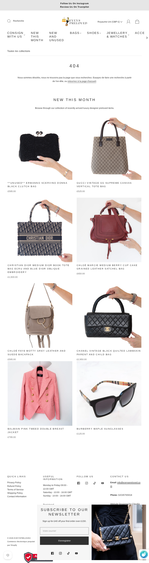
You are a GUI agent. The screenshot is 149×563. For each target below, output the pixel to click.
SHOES (93, 32)
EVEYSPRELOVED (22, 538)
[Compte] (128, 21)
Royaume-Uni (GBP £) (109, 21)
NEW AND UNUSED (56, 36)
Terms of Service (15, 489)
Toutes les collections (18, 51)
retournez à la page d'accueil (82, 81)
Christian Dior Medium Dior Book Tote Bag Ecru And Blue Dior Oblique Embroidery (38, 268)
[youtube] (102, 483)
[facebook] (78, 483)
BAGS (75, 32)
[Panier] (137, 22)
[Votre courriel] (64, 531)
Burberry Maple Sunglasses (100, 429)
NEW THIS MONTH (37, 36)
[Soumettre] (11, 21)
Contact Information (17, 496)
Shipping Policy (15, 493)
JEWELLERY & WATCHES (117, 34)
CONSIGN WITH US (15, 34)
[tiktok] (94, 483)
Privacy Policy (14, 482)
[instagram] (86, 483)
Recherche (18, 21)
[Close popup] (142, 509)
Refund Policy (14, 486)
